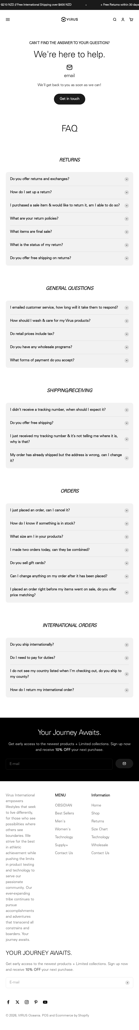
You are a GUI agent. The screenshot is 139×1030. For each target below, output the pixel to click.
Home (96, 806)
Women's (63, 829)
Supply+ (61, 845)
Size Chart (99, 829)
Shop (95, 814)
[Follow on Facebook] (8, 1002)
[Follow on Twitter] (17, 1002)
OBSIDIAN (63, 806)
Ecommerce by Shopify (72, 1015)
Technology (64, 837)
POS (45, 1015)
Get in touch (69, 99)
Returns (97, 821)
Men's (60, 821)
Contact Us (64, 853)
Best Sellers (64, 814)
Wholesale (99, 845)
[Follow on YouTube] (45, 1002)
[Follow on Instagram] (26, 1002)
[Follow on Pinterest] (35, 1002)
